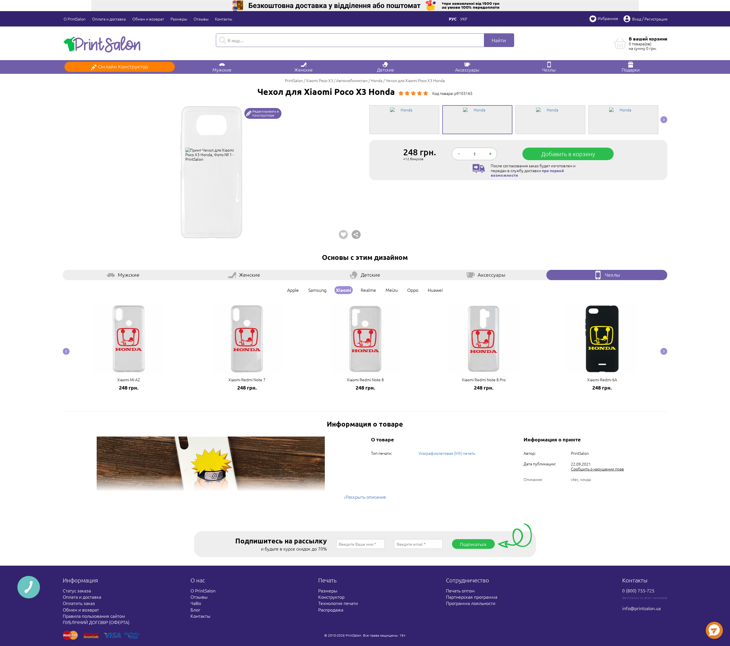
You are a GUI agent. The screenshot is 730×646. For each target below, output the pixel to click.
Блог (195, 609)
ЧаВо (195, 603)
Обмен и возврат (148, 19)
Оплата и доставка (109, 19)
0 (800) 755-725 (638, 590)
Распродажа (330, 609)
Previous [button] (66, 351)
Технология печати (338, 603)
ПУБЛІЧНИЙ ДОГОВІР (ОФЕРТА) (96, 622)
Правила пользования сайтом (94, 616)
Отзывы (201, 19)
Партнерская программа (471, 597)
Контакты (223, 19)
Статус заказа (77, 590)
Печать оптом (460, 590)
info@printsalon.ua (641, 608)
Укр (463, 19)
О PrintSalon (75, 19)
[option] (212, 172)
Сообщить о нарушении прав (597, 469)
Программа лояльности (470, 603)
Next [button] (663, 119)
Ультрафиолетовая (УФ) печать (447, 453)
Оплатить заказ (79, 603)
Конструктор (331, 597)
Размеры (179, 19)
